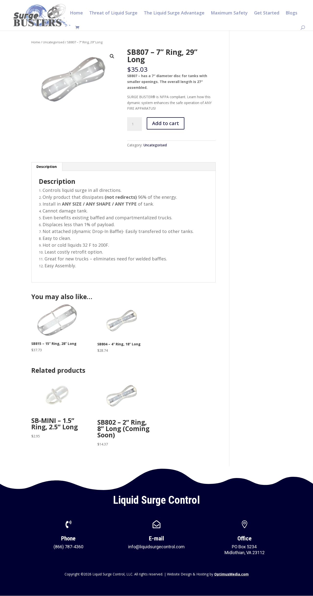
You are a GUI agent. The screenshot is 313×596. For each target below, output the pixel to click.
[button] (112, 56)
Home (76, 13)
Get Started (266, 13)
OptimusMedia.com (231, 574)
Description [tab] (46, 166)
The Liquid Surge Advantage (174, 13)
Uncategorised (53, 42)
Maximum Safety (229, 13)
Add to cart (165, 123)
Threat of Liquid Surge (113, 13)
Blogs (291, 13)
